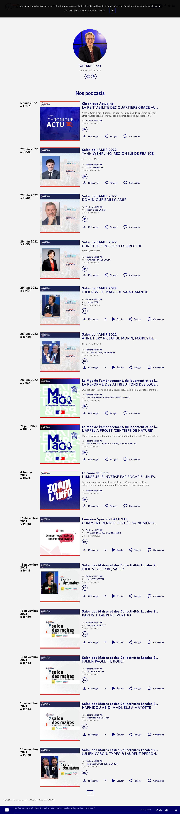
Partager (113, 136)
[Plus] (90, 792)
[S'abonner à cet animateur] (94, 76)
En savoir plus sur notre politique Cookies (84, 10)
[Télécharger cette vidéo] (105, 319)
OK (112, 10)
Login (5, 800)
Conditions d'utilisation (28, 800)
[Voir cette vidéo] (84, 311)
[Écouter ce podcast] (84, 129)
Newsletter (13, 800)
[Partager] (87, 76)
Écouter (120, 319)
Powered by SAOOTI (47, 800)
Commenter (134, 136)
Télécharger (93, 136)
